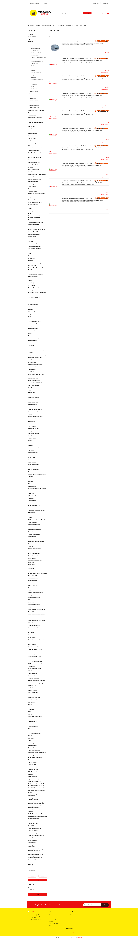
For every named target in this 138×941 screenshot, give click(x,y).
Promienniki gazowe (33, 726)
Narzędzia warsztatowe (34, 43)
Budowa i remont (32, 138)
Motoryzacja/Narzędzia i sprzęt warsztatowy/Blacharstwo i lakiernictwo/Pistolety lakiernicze (36, 850)
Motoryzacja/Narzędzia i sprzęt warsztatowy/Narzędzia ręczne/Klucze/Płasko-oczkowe (35, 856)
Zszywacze (30, 335)
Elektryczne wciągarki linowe (35, 661)
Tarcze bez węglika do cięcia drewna (36, 620)
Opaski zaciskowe (32, 558)
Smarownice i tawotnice (36, 50)
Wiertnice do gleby (32, 371)
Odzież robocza (31, 159)
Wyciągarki (33, 75)
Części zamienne (32, 500)
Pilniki (29, 253)
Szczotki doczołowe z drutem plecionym (37, 573)
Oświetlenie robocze (32, 359)
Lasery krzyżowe (32, 186)
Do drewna (30, 167)
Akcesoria (30, 260)
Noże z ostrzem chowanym (34, 157)
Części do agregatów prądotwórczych (37, 474)
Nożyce (29, 333)
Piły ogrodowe (31, 188)
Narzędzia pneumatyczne (34, 93)
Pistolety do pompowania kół (35, 663)
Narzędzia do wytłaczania (34, 697)
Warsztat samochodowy (33, 695)
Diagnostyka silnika (32, 673)
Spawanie (30, 714)
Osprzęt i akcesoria (32, 690)
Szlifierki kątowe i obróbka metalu (36, 743)
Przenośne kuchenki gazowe (34, 321)
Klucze (32, 45)
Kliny (29, 316)
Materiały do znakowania (34, 234)
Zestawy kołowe (32, 611)
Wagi (29, 399)
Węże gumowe (31, 285)
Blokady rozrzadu (32, 840)
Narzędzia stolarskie (33, 96)
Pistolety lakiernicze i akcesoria (35, 431)
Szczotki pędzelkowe (33, 578)
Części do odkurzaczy (33, 823)
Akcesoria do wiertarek (33, 419)
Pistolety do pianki (32, 326)
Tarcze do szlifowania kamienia (35, 627)
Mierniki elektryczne (33, 402)
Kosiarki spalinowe (32, 115)
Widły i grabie (31, 314)
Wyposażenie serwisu (33, 176)
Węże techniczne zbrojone (34, 779)
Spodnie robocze (32, 587)
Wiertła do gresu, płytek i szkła (35, 147)
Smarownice (31, 527)
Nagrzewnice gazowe (33, 347)
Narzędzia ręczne (33, 98)
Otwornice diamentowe (33, 150)
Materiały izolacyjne (33, 692)
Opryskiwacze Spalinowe (34, 297)
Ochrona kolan (31, 702)
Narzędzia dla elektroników (35, 103)
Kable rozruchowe (32, 311)
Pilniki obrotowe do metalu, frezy (36, 350)
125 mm (30, 517)
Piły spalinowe (31, 471)
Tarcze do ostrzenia (32, 630)
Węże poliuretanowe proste (34, 828)
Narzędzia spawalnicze (34, 107)
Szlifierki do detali (32, 306)
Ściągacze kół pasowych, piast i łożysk (37, 292)
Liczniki (30, 651)
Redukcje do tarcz (32, 585)
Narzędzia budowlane (33, 100)
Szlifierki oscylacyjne (33, 387)
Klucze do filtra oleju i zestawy (35, 757)
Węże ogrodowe (32, 438)
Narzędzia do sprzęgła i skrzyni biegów (37, 752)
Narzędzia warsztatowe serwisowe (36, 110)
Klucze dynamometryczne (34, 505)
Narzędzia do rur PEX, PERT (35, 382)
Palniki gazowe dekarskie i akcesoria (36, 519)
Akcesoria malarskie (33, 328)
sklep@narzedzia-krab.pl (35, 919)
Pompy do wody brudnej (34, 169)
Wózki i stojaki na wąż (33, 282)
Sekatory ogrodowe (32, 135)
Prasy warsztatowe (34, 81)
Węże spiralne (31, 666)
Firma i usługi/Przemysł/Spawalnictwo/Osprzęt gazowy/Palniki (37, 794)
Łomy (29, 740)
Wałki (29, 145)
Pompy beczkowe (32, 644)
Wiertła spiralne (32, 536)
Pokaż (37, 894)
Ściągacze (33, 70)
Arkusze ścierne (32, 512)
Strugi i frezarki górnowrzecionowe (36, 229)
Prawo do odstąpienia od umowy (55, 919)
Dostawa (51, 914)
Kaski (29, 390)
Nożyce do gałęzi (32, 426)
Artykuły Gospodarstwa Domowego (36, 680)
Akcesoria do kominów (33, 433)
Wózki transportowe (33, 181)
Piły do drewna (31, 564)
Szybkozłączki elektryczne (34, 604)
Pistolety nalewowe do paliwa (35, 649)
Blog (90, 22)
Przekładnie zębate (32, 634)
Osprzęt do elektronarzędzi (34, 39)
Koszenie (30, 440)
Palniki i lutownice (32, 522)
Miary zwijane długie (33, 304)
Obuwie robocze (32, 362)
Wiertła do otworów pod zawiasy (36, 274)
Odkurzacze (31, 821)
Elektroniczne (31, 602)
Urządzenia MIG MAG (33, 769)
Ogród (29, 197)
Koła (29, 423)
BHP (29, 728)
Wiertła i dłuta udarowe (33, 428)
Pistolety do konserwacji (33, 678)
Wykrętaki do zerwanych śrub (35, 338)
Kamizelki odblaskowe (33, 818)
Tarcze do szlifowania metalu (35, 618)
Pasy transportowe (32, 219)
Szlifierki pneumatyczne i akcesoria (36, 771)
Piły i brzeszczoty (32, 570)
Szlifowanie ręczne (32, 599)
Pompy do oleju (34, 84)
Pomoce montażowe (32, 759)
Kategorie (30, 34)
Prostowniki (31, 345)
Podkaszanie (31, 227)
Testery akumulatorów (33, 385)
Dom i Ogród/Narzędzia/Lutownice (36, 790)
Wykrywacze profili (32, 243)
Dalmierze (30, 774)
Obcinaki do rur (32, 551)
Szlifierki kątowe (32, 184)
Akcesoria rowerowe (33, 255)
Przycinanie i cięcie (32, 143)
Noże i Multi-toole (32, 265)
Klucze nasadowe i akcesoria (35, 202)
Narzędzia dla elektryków (34, 539)
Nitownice (30, 128)
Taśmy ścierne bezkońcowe (34, 622)
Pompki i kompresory (33, 171)
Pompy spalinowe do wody (34, 607)
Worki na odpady (32, 236)
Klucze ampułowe (34, 63)
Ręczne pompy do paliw (33, 654)
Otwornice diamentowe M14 (34, 179)
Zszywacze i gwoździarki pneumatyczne (37, 816)
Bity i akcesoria (31, 258)
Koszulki (30, 414)
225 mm (30, 515)
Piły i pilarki (31, 450)
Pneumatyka (31, 709)
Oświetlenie (30, 435)
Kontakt (71, 917)
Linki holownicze (32, 479)
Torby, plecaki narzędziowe (34, 675)
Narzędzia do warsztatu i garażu (35, 263)
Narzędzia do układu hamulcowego (36, 541)
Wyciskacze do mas (32, 443)
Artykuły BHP (31, 392)
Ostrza (29, 318)
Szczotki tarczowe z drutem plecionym (37, 639)
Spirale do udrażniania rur (34, 553)
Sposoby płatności (52, 917)
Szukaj (37, 879)
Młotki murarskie (32, 140)
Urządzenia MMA (32, 764)
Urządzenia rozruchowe (33, 830)
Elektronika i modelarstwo (34, 733)
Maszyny (30, 723)
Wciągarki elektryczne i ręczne (35, 658)
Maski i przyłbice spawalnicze (35, 716)
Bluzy (29, 582)
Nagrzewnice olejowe (33, 276)
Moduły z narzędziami (33, 469)
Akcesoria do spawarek (33, 287)
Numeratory (33, 77)
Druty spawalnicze (32, 721)
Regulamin (51, 921)
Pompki (32, 86)
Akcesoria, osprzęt (32, 340)
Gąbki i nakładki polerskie (34, 625)
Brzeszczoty (31, 493)
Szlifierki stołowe (32, 670)
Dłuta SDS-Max (31, 825)
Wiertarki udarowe (32, 404)
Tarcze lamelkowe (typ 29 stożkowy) (36, 609)
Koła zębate (31, 632)
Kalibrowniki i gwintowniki (34, 231)
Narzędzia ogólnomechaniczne (35, 491)
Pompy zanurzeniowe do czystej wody (37, 354)
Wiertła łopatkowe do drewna (35, 364)
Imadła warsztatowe (35, 55)
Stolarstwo (30, 719)
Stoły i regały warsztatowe (34, 211)
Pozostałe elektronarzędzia (34, 548)
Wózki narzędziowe (35, 88)
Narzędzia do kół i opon (33, 397)
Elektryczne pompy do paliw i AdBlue (37, 488)
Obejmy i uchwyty (32, 543)
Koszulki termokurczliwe (34, 597)
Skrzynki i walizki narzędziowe (35, 152)
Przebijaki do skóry (32, 747)
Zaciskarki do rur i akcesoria (35, 642)
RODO (50, 925)
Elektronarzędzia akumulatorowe (36, 366)
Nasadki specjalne (32, 131)
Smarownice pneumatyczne (34, 668)
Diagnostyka (31, 290)
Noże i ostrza (31, 239)
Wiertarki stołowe (32, 745)
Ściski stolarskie (32, 395)
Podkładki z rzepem (32, 191)
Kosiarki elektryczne (33, 204)
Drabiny (30, 594)
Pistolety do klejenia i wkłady (35, 409)
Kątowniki (30, 120)
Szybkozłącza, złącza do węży (35, 357)
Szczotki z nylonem (32, 580)
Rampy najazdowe (32, 776)
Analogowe (30, 481)
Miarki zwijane (31, 302)
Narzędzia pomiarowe (34, 91)
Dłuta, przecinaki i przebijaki (35, 155)
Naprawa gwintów (32, 762)
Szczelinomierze (32, 842)
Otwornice (30, 352)
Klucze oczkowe (32, 457)
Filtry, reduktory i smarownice (35, 416)
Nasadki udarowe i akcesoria (35, 117)
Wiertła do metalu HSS (33, 224)
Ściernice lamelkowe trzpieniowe (35, 592)
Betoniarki (30, 241)
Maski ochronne (32, 837)
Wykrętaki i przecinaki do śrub (37, 61)
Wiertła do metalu (32, 133)
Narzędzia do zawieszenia (34, 503)
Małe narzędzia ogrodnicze (34, 248)
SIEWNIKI (30, 735)
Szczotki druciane (32, 330)
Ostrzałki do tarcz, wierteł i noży (35, 455)
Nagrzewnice (31, 299)
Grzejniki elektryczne (33, 378)
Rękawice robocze (32, 126)
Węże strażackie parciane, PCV (35, 222)
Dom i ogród (31, 738)
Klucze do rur (31, 546)
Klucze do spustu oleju (33, 755)
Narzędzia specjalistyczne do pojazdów (37, 174)
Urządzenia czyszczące (33, 271)
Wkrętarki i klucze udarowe (34, 529)
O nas (71, 914)
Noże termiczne (31, 507)
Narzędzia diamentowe (33, 731)
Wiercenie (30, 445)
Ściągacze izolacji (32, 199)
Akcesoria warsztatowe (35, 48)
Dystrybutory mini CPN (33, 646)
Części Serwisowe (32, 486)
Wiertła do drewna (32, 687)
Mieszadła (30, 309)
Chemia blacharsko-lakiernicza (37, 68)
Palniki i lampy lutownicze (34, 380)
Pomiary (30, 704)
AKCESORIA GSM (32, 575)
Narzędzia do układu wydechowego (36, 510)
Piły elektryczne (32, 369)
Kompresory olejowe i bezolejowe (36, 447)
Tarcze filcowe (31, 531)
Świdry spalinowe (32, 462)
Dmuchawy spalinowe (33, 294)
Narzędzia (30, 41)
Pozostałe (30, 112)
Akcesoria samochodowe (34, 162)
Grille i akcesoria (32, 495)
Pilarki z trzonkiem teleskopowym (36, 835)
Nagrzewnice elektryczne (34, 750)
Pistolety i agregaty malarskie (35, 813)
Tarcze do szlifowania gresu (34, 781)
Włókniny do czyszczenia (34, 534)
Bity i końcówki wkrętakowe (37, 52)
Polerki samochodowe (33, 483)
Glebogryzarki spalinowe (34, 459)
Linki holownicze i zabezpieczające (36, 683)
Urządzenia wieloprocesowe (34, 767)
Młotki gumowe (31, 421)
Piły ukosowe (31, 498)
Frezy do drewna (32, 707)
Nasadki (30, 467)
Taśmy (29, 407)
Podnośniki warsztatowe (36, 72)
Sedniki (29, 711)
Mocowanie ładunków (33, 323)
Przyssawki (30, 251)
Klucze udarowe (32, 637)
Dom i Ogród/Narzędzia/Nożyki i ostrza (37, 787)
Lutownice (30, 476)
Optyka (30, 342)
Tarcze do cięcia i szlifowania (35, 411)
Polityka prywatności (53, 923)
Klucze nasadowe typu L (34, 464)
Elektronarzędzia (32, 36)
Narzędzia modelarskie (34, 105)
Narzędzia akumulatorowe (34, 246)
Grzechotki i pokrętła (33, 164)
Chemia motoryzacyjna (36, 65)
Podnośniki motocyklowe (34, 833)
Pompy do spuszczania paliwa (37, 79)
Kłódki (29, 590)
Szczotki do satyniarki (33, 555)
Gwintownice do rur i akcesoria (35, 656)
